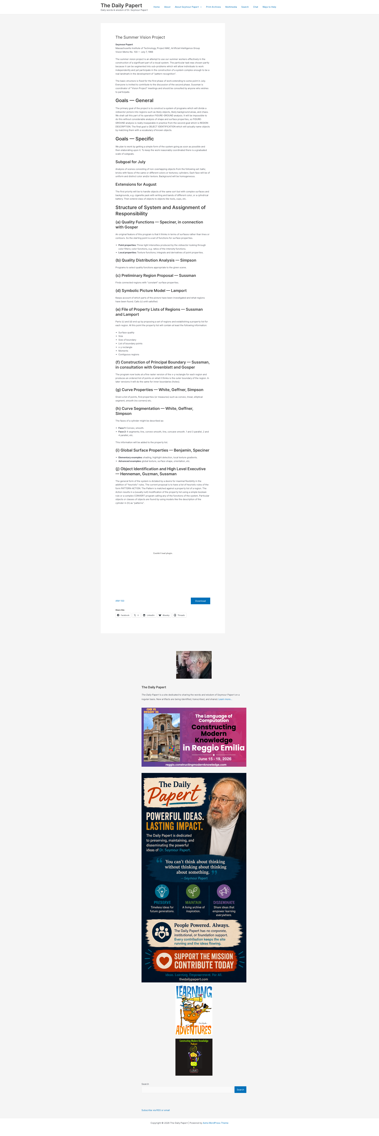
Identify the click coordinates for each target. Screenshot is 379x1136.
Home (157, 6)
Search (245, 6)
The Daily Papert (121, 5)
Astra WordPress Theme (215, 1123)
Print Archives (213, 6)
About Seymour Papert (187, 6)
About (167, 6)
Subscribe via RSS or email (156, 1110)
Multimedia (231, 6)
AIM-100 (119, 600)
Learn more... (225, 699)
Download (200, 601)
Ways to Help (269, 6)
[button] (200, 7)
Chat (255, 6)
